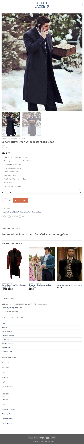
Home (4, 138)
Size (3, 192)
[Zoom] (4, 108)
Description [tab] (6, 229)
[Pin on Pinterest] (18, 216)
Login (3, 382)
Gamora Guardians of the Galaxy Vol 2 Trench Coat (14, 286)
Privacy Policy (7, 423)
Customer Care (7, 351)
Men (9, 138)
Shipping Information (9, 414)
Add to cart (20, 200)
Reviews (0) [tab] (16, 229)
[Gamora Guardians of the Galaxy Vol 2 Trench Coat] (14, 264)
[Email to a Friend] (14, 216)
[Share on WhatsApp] (3, 216)
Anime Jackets (7, 339)
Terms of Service (7, 419)
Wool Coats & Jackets (34, 212)
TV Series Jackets (23, 212)
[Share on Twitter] (10, 216)
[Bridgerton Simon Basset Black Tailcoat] (69, 264)
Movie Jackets (7, 332)
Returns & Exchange (8, 409)
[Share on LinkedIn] (22, 216)
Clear (80, 189)
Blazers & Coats (18, 138)
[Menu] (3, 4)
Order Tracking (7, 387)
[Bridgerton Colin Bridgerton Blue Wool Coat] (42, 264)
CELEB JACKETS (42, 4)
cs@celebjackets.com (14, 308)
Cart (3, 372)
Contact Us (6, 363)
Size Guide (5, 367)
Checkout (5, 377)
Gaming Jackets (7, 343)
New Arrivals (6, 347)
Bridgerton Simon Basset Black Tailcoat (69, 285)
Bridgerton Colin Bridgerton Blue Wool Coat (40, 286)
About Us (5, 399)
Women (4, 328)
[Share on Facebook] (7, 216)
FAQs (4, 404)
